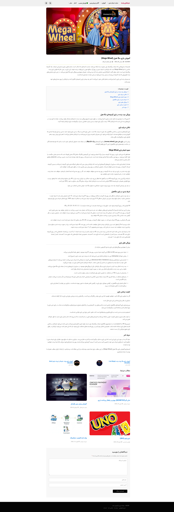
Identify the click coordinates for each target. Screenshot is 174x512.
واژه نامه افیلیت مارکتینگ (78, 438)
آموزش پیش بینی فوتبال (79, 404)
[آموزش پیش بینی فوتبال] (66, 387)
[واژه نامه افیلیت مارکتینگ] (66, 423)
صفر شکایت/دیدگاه (106, 62)
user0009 (127, 62)
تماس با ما (110, 508)
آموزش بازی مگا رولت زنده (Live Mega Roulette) (119, 363)
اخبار (75, 3)
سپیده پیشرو (127, 404)
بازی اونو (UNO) (125, 438)
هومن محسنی (126, 442)
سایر (71, 3)
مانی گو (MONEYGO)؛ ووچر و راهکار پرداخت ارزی (114, 400)
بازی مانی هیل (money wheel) (113, 142)
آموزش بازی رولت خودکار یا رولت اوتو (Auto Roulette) (61, 363)
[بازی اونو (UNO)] (110, 423)
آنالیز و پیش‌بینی (94, 3)
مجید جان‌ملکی (83, 407)
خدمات (105, 508)
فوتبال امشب (82, 3)
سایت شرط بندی (113, 3)
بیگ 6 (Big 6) (91, 142)
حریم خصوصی (122, 508)
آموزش (104, 3)
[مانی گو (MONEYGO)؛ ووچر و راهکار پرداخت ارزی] (110, 385)
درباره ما (116, 508)
